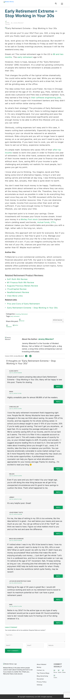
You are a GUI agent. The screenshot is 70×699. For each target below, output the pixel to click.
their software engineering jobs (46, 98)
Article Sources (57, 320)
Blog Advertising (42, 676)
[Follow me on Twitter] (30, 356)
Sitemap (39, 685)
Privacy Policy (41, 682)
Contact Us (40, 670)
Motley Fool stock (29, 219)
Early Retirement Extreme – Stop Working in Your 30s (31, 13)
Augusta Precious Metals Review (22, 286)
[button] (56, 3)
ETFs (53, 222)
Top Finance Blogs (43, 673)
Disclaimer (40, 679)
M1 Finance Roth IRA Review (20, 282)
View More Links (15, 296)
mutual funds (43, 222)
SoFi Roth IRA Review (17, 279)
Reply (58, 386)
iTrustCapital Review (17, 289)
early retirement (25, 57)
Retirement (24, 314)
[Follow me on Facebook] (26, 356)
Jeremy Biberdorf (46, 339)
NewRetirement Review (18, 292)
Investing (18, 314)
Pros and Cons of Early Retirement (23, 304)
